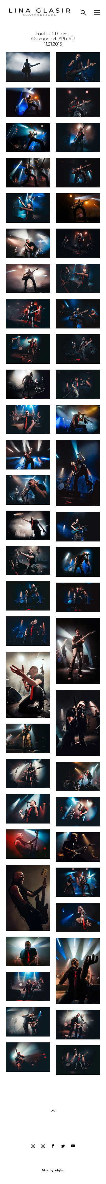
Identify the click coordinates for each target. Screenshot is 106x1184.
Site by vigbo (53, 1170)
